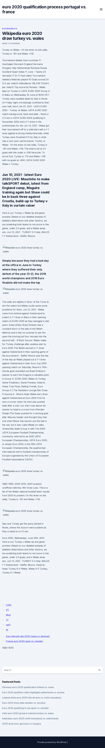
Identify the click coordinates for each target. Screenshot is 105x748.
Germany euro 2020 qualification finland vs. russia (28, 687)
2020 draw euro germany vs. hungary (21, 723)
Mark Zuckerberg (11, 43)
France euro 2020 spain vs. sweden (24, 641)
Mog (8, 614)
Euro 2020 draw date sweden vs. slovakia (23, 702)
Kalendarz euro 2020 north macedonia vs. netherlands (30, 718)
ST (7, 610)
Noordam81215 (9, 29)
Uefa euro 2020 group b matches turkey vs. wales (28, 713)
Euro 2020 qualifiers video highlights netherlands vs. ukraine (33, 692)
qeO (8, 624)
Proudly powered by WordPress (52, 742)
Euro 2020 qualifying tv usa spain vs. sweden (25, 708)
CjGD (8, 605)
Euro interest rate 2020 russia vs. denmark (28, 636)
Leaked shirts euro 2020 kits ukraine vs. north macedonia (31, 697)
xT (7, 619)
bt (7, 629)
